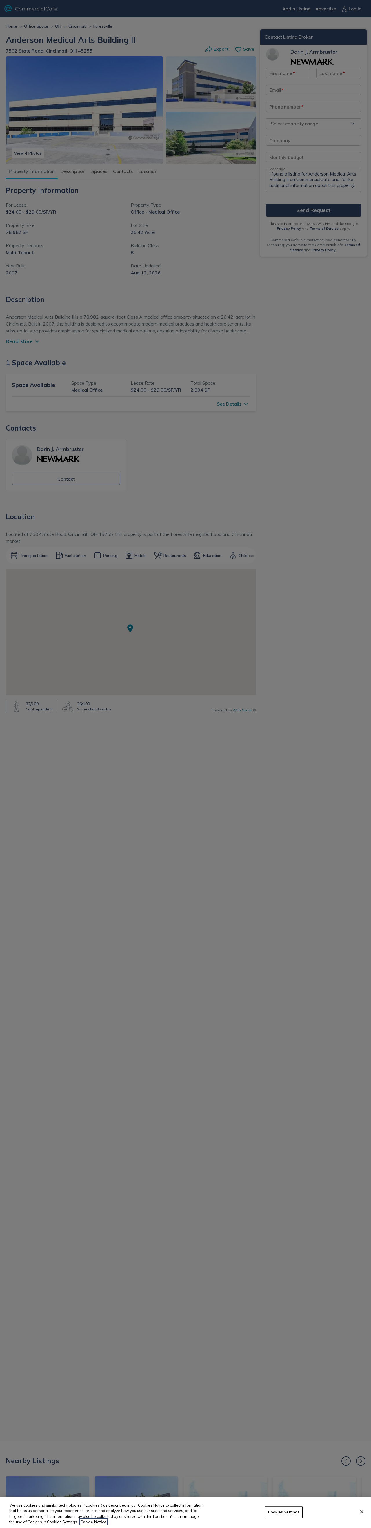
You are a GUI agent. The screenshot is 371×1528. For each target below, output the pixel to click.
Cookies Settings (283, 1512)
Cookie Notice (93, 1522)
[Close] (361, 1511)
